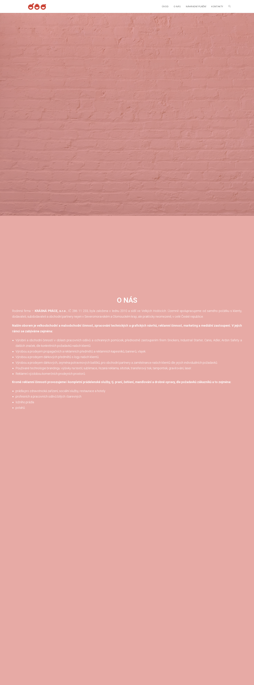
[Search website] (229, 6)
